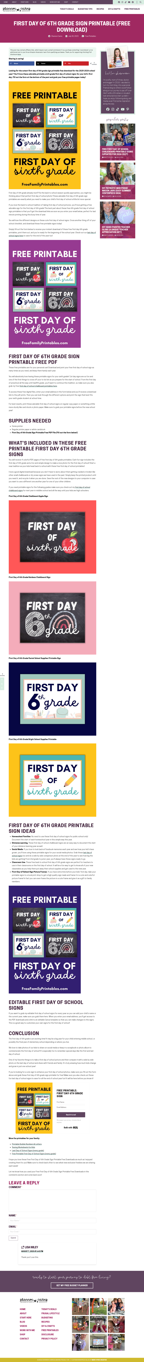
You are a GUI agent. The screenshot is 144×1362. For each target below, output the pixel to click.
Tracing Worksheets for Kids (23, 1147)
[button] (140, 2)
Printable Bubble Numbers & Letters (27, 1144)
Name (13, 1215)
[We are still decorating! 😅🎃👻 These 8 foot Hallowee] (80, 1324)
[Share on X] (2, 684)
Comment (15, 1187)
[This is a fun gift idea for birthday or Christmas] (80, 1306)
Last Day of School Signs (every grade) (28, 1150)
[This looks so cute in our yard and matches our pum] (98, 1306)
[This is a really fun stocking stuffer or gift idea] (116, 1324)
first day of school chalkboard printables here (38, 386)
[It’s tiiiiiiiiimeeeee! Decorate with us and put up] (116, 1342)
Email (13, 1226)
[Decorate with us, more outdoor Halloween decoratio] (98, 1324)
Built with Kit (71, 1127)
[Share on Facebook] (2, 679)
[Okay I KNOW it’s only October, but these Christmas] (116, 1306)
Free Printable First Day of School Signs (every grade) (34, 1154)
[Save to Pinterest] (2, 688)
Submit (13, 1238)
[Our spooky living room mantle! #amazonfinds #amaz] (98, 1342)
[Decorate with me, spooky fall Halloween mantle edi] (80, 1342)
